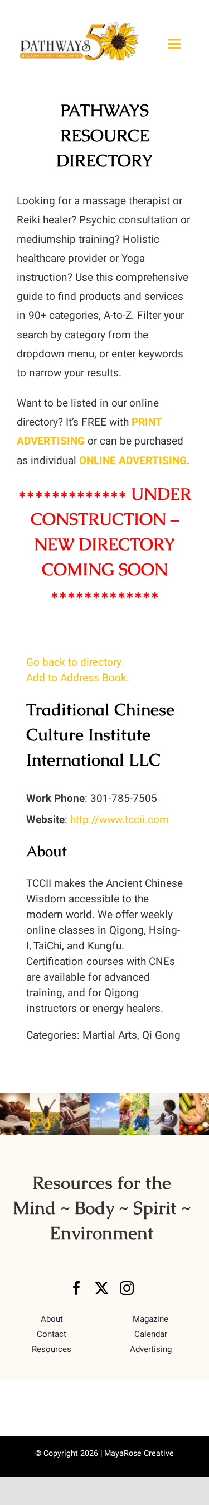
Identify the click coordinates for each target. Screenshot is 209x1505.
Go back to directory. (75, 662)
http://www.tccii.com (119, 820)
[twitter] (102, 1288)
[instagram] (127, 1288)
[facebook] (77, 1288)
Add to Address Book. (77, 678)
